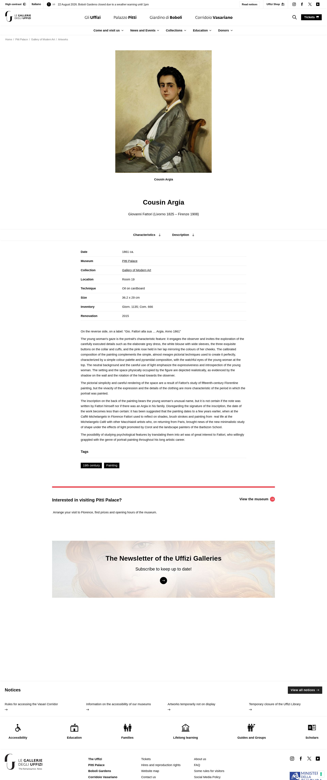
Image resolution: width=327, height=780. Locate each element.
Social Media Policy (207, 777)
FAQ (197, 765)
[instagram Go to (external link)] (292, 758)
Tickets (146, 759)
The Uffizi (95, 759)
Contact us (148, 777)
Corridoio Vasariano (102, 777)
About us (200, 759)
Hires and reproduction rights (161, 765)
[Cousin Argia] (18, 17)
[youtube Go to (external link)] (318, 758)
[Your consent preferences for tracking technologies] (321, 774)
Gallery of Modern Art (136, 270)
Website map (150, 771)
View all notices (303, 690)
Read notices (249, 4)
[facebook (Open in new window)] (302, 4)
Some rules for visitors (209, 771)
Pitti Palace (129, 261)
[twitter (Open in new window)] (310, 4)
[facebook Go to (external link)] (300, 758)
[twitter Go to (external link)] (309, 758)
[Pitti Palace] (125, 17)
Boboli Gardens (99, 771)
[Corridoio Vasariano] (213, 17)
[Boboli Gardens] (166, 17)
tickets (309, 17)
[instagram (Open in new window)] (294, 4)
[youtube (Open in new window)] (318, 4)
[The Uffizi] (92, 17)
